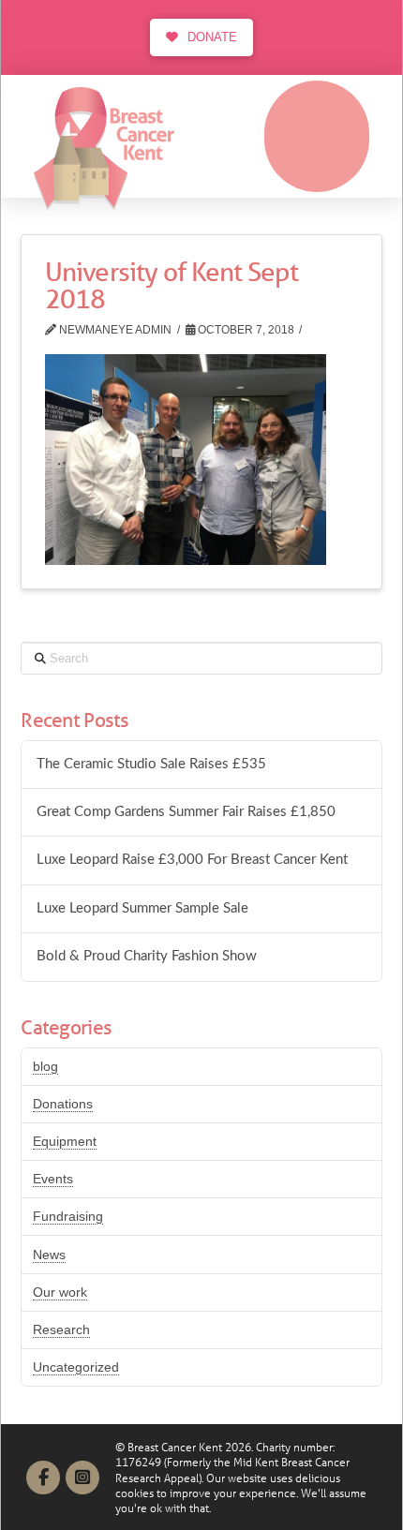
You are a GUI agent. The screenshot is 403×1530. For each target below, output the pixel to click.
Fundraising (68, 1216)
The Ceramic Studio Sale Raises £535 (151, 764)
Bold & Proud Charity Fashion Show (147, 956)
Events (53, 1178)
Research (61, 1329)
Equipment (65, 1141)
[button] (316, 136)
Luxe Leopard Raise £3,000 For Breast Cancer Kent (192, 860)
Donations (63, 1103)
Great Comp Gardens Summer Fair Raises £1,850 (186, 812)
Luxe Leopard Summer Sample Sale (142, 908)
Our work (60, 1292)
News (49, 1254)
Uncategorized (76, 1366)
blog (45, 1066)
